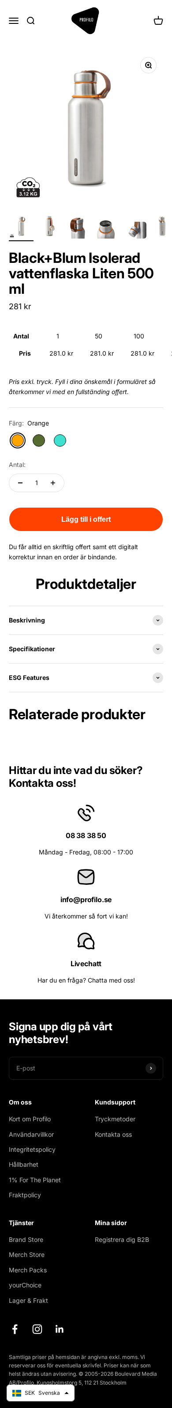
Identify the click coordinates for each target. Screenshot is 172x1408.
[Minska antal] (20, 483)
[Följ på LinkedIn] (60, 1329)
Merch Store (27, 1254)
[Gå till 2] (49, 227)
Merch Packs (28, 1270)
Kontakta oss (113, 1134)
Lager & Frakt (28, 1300)
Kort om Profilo (30, 1119)
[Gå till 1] (21, 227)
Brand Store (26, 1239)
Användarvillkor (31, 1134)
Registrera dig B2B (122, 1239)
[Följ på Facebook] (15, 1329)
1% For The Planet (35, 1180)
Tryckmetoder (115, 1119)
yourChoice (25, 1285)
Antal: (17, 464)
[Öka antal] (53, 483)
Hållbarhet (23, 1164)
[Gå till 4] (105, 227)
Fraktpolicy (25, 1195)
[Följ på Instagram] (37, 1329)
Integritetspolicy (32, 1149)
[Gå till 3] (77, 227)
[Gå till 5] (134, 231)
